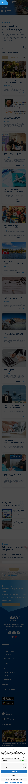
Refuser (14, 775)
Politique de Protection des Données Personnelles (14, 782)
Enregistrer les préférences (14, 779)
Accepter (14, 772)
